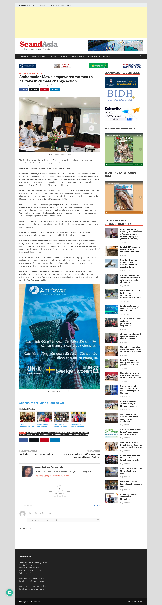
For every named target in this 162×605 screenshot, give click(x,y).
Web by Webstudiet (135, 602)
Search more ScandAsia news (41, 403)
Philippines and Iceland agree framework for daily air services (130, 336)
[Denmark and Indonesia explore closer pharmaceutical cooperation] (111, 319)
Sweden (32, 73)
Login (98, 506)
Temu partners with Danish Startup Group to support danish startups (131, 444)
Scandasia (36, 602)
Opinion (106, 56)
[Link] (54, 520)
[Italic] (32, 520)
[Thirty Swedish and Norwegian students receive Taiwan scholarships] (111, 414)
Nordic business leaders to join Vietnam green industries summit (130, 431)
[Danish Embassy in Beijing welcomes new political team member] (111, 360)
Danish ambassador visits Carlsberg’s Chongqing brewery (129, 403)
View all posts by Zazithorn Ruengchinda (53, 476)
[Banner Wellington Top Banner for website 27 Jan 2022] (62, 67)
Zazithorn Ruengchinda (44, 85)
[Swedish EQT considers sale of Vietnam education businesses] (111, 247)
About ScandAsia (44, 5)
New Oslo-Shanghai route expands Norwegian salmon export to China (128, 263)
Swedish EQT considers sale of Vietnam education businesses (130, 249)
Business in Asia (38, 56)
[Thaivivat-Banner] (98, 67)
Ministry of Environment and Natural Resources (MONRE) (66, 433)
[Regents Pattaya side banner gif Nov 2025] (121, 87)
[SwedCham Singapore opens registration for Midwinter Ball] (111, 306)
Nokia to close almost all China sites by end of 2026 (131, 470)
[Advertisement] (81, 22)
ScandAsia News (58, 56)
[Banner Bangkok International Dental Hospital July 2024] (121, 100)
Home (35, 5)
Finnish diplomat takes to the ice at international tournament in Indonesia (131, 294)
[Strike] (38, 520)
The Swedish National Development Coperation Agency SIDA (42, 435)
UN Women (84, 435)
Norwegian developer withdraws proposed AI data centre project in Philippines (130, 278)
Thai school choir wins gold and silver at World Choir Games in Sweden (130, 349)
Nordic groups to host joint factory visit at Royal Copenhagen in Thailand (129, 389)
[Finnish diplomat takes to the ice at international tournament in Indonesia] (111, 291)
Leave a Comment (60, 85)
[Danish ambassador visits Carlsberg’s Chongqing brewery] (111, 401)
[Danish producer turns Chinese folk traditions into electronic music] (111, 456)
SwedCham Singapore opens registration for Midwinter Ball (129, 308)
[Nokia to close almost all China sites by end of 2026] (111, 469)
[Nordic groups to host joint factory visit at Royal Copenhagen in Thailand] (111, 386)
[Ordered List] (41, 520)
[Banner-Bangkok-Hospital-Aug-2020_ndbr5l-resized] (132, 67)
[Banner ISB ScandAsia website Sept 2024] (115, 50)
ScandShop (93, 56)
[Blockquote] (47, 520)
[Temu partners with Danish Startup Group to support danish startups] (111, 443)
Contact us (69, 5)
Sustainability (24, 73)
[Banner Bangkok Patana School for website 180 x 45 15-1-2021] (27, 67)
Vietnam (39, 73)
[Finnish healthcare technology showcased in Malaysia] (111, 482)
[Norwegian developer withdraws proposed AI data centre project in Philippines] (111, 275)
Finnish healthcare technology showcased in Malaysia (131, 483)
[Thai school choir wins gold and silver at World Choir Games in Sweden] (111, 347)
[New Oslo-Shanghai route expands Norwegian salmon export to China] (111, 260)
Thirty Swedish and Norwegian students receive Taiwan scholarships (129, 417)
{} (57, 520)
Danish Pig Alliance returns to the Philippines (128, 496)
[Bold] (29, 520)
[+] (60, 520)
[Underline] (35, 520)
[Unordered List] (44, 520)
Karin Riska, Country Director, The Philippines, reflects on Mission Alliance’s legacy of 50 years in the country (131, 234)
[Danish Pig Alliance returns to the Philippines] (111, 495)
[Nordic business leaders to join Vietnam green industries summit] (111, 430)
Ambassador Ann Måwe (35, 433)
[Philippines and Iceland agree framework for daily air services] (111, 334)
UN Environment (72, 435)
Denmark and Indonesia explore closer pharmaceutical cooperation (130, 322)
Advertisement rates (57, 5)
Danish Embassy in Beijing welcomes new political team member (130, 362)
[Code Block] (51, 520)
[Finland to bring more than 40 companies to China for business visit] (111, 373)
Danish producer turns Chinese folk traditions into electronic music (130, 457)
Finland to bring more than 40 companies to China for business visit (130, 375)
